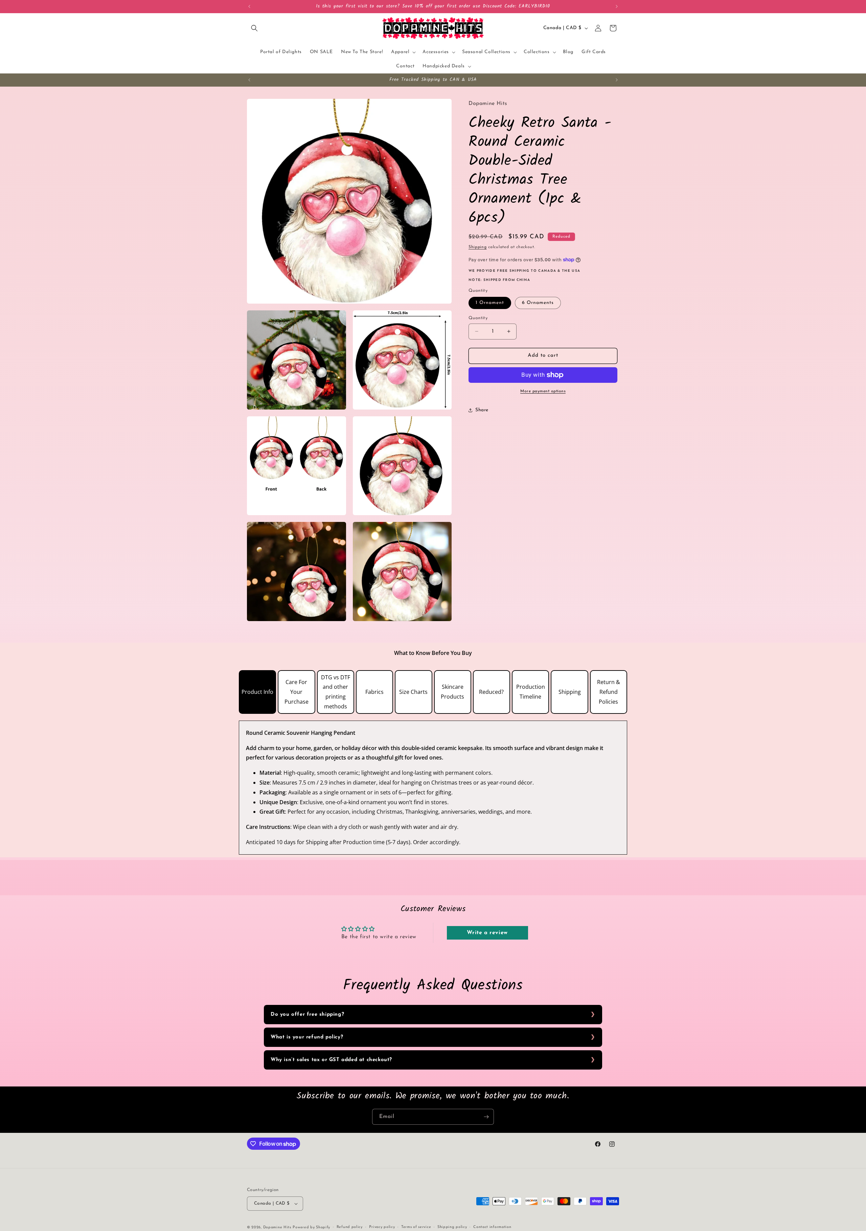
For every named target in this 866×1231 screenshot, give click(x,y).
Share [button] (481, 410)
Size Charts (413, 692)
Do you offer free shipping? (307, 1014)
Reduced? (491, 692)
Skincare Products (452, 691)
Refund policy (350, 1227)
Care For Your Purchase (296, 691)
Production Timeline (530, 691)
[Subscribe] (486, 1117)
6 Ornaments (538, 302)
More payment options (543, 391)
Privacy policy (382, 1227)
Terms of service (416, 1227)
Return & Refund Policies (608, 691)
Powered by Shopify (311, 1227)
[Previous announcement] (249, 6)
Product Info (257, 692)
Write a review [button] (487, 933)
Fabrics (374, 692)
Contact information (492, 1227)
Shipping (478, 247)
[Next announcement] (616, 6)
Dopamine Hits (277, 1227)
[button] (254, 28)
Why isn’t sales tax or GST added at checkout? (331, 1059)
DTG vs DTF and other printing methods (335, 692)
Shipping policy (452, 1227)
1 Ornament (490, 302)
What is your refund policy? (307, 1037)
